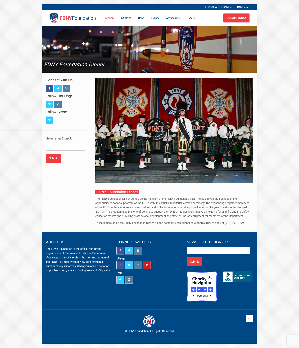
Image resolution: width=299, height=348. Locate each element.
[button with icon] (49, 88)
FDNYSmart (242, 7)
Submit (53, 158)
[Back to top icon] (249, 318)
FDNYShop (211, 7)
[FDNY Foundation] (73, 18)
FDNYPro (227, 7)
